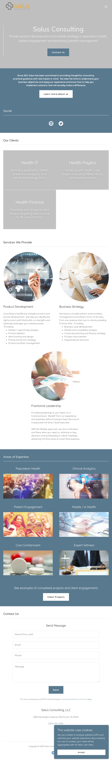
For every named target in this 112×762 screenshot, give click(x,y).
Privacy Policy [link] (65, 699)
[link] (17, 6)
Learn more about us (56, 94)
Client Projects (56, 597)
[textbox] (56, 634)
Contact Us (58, 52)
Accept (81, 752)
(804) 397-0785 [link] (55, 723)
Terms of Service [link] (80, 699)
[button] (106, 6)
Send (56, 689)
